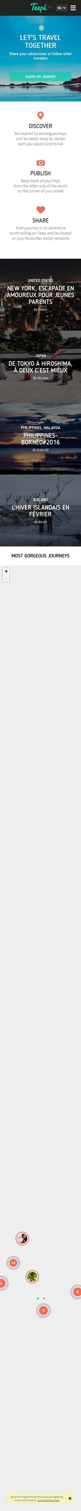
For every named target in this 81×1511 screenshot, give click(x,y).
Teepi (40, 7)
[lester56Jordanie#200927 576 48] (32, 1276)
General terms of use (48, 1500)
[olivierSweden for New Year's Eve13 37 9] (22, 1238)
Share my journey (40, 77)
